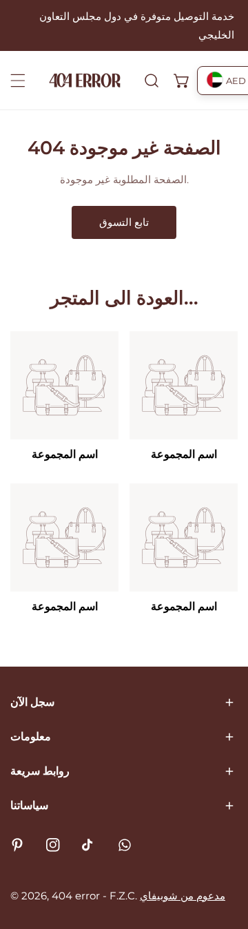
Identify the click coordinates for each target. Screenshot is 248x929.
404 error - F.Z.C (93, 895)
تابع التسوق (124, 222)
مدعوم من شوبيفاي (182, 895)
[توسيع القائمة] (18, 80)
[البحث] (151, 80)
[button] (182, 80)
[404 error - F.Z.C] (84, 80)
